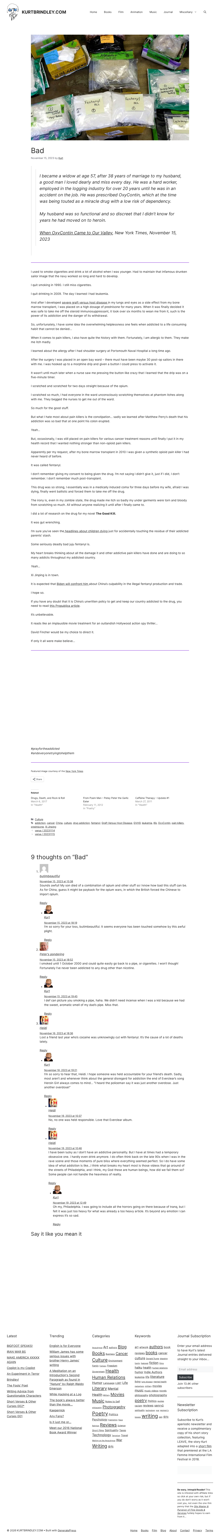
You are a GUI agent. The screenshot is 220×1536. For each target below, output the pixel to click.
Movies (117, 1394)
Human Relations (108, 1377)
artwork (143, 1347)
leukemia (147, 822)
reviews (148, 1405)
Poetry (100, 1413)
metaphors (139, 1386)
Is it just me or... (60, 1422)
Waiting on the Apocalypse (103, 1440)
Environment (115, 1360)
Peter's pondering (52, 954)
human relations (160, 1368)
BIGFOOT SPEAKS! (20, 1346)
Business (110, 1354)
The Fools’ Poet (17, 1385)
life (155, 822)
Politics (113, 1414)
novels (163, 1390)
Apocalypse (97, 1348)
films (161, 1363)
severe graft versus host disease (85, 302)
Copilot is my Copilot (21, 1368)
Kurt (47, 917)
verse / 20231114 (45, 830)
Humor (97, 1383)
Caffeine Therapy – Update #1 (152, 797)
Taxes (122, 1430)
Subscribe (185, 1377)
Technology (101, 1435)
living (138, 1381)
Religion (95, 1426)
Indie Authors (153, 1372)
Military (106, 1395)
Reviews (108, 1424)
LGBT (118, 1383)
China (59, 822)
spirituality (140, 1410)
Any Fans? (57, 1416)
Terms (209, 1530)
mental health (160, 1382)
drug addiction (81, 822)
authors (113, 1347)
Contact (185, 1530)
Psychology (99, 1419)
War (119, 1440)
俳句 (110, 1446)
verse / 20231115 (45, 834)
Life (125, 1383)
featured (144, 1363)
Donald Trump (152, 1358)
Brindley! (13, 1379)
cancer (50, 822)
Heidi (43, 1028)
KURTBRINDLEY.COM (44, 12)
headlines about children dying (86, 531)
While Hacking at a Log (65, 1394)
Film (121, 12)
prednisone (37, 826)
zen (160, 1417)
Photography (114, 1407)
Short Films (98, 1430)
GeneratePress (67, 1530)
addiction (40, 822)
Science (121, 1425)
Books (108, 12)
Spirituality (111, 1430)
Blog (122, 1346)
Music (153, 12)
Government (98, 1371)
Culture (39, 819)
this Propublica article (65, 606)
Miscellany (186, 12)
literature (157, 1377)
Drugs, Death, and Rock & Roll (48, 797)
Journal (168, 12)
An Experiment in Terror (23, 1374)
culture (68, 822)
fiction (153, 1363)
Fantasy (103, 1366)
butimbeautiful (50, 876)
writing (150, 1416)
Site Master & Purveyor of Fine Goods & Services (192, 1509)
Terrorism (116, 1435)
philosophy (97, 1408)
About (173, 1530)
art (137, 1347)
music (139, 1390)
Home (93, 12)
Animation (136, 12)
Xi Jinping (50, 826)
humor (139, 1372)
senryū (159, 1405)
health (147, 1367)
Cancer (122, 1353)
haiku (138, 1367)
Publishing (113, 1420)
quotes (160, 1401)
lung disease (147, 1382)
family (137, 1363)
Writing (99, 1446)
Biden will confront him (73, 584)
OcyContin (164, 822)
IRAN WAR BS (16, 1351)
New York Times (74, 771)
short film (205, 1446)
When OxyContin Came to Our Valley (76, 232)
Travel (124, 1435)
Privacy (197, 1530)
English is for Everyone (65, 1346)
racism (138, 1405)
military (148, 1386)
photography (158, 1395)
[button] (205, 12)
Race (120, 1420)
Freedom (112, 1365)
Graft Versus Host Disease (117, 822)
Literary (99, 1388)
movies (157, 1386)
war (157, 1410)
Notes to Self (112, 1401)
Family (95, 1365)
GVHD (137, 822)
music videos (151, 1390)
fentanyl (95, 822)
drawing (164, 1358)
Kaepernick (57, 1410)
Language (108, 1383)
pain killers (178, 822)
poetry (141, 1400)
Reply (43, 903)
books (151, 1352)
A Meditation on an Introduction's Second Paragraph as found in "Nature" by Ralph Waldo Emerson (67, 1379)
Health (112, 1370)
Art (105, 1347)
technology (150, 1410)
